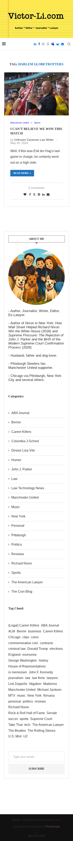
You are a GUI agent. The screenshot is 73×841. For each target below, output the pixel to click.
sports (24, 719)
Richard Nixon (21, 563)
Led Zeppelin (17, 683)
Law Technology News (27, 488)
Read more (21, 173)
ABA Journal (20, 413)
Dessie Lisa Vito (23, 450)
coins (35, 637)
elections (56, 648)
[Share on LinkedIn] (43, 194)
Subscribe (36, 768)
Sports (16, 572)
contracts (46, 643)
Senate (52, 713)
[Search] (69, 44)
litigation (35, 683)
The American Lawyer (27, 582)
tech (27, 724)
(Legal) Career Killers (23, 625)
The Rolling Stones (41, 730)
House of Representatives (27, 666)
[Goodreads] (47, 44)
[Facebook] (39, 44)
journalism (15, 678)
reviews (40, 701)
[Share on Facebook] (30, 194)
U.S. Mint (14, 736)
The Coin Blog (21, 591)
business (34, 631)
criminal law (17, 648)
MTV (11, 695)
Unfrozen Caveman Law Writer (34, 139)
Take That (15, 724)
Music (15, 507)
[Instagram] (43, 44)
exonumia (29, 654)
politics (28, 701)
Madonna (50, 683)
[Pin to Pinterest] (39, 194)
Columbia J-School (25, 441)
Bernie (16, 422)
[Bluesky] (57, 44)
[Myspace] (52, 44)
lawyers (52, 678)
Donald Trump (37, 648)
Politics (16, 544)
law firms (38, 678)
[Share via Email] (48, 194)
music (21, 695)
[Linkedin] (35, 44)
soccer (13, 719)
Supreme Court (41, 719)
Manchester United (25, 497)
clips (25, 637)
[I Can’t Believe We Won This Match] (36, 93)
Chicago (14, 637)
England (14, 654)
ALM (11, 631)
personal (14, 701)
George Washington (22, 660)
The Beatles (17, 730)
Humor (16, 460)
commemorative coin (23, 643)
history (43, 660)
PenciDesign (53, 826)
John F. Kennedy (41, 672)
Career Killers (21, 431)
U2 (25, 736)
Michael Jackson (49, 689)
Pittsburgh (18, 535)
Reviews (17, 554)
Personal (17, 525)
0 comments (36, 187)
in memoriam (17, 672)
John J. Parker (21, 469)
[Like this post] (25, 194)
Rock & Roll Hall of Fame (26, 713)
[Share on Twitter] (34, 194)
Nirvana (49, 695)
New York (18, 516)
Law (14, 479)
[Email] (62, 44)
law (27, 678)
